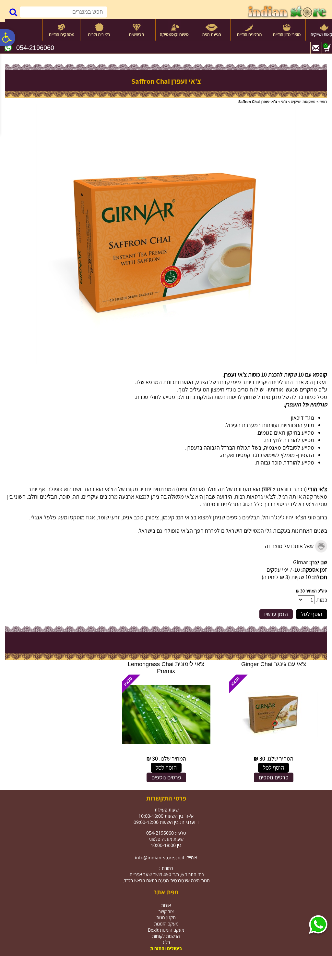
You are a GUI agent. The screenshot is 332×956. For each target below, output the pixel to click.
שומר (103, 517)
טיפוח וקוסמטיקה (174, 34)
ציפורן (152, 517)
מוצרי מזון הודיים (287, 34)
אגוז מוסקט (82, 517)
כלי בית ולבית (99, 34)
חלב (210, 489)
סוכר (65, 496)
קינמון (167, 517)
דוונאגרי (283, 489)
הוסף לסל (311, 614)
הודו (86, 489)
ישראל (145, 530)
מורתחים (162, 489)
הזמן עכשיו (276, 614)
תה (221, 489)
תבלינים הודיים (249, 34)
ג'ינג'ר (278, 517)
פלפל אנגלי (43, 517)
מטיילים (252, 530)
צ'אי (284, 102)
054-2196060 (35, 47)
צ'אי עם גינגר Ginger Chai (273, 664)
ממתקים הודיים (61, 34)
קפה (308, 496)
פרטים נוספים (274, 777)
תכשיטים (136, 34)
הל (265, 517)
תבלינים (48, 496)
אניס (128, 517)
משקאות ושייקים (303, 102)
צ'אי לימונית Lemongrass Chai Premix (166, 667)
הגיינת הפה (211, 34)
